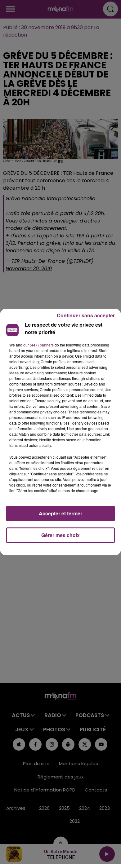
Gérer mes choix (60, 535)
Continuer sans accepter (86, 315)
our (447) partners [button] (38, 344)
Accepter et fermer (60, 513)
